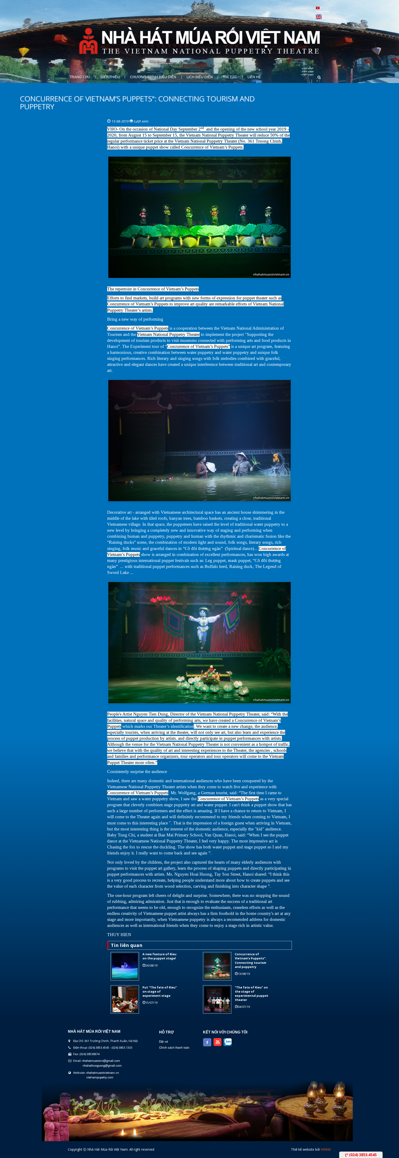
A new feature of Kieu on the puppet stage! (159, 956)
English (319, 17)
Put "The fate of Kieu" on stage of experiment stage (159, 991)
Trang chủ (80, 77)
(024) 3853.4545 (362, 1154)
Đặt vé (163, 1041)
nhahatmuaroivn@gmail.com (101, 1060)
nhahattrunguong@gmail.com (102, 1065)
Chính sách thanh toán (174, 1047)
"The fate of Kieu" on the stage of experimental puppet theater (251, 993)
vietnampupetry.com (99, 1077)
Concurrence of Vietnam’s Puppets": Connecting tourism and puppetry (250, 960)
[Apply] (315, 77)
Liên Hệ (254, 77)
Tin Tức (230, 77)
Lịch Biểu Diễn (200, 77)
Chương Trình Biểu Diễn (153, 77)
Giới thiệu (110, 77)
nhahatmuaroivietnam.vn (102, 1072)
